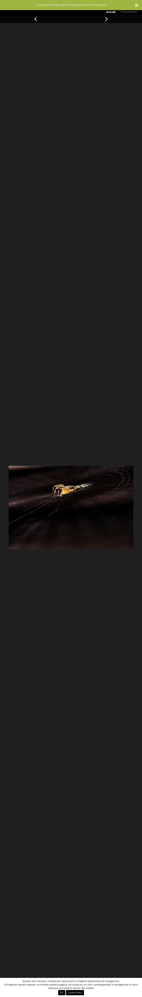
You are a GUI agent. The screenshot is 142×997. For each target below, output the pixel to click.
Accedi (111, 11)
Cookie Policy (75, 993)
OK (61, 993)
